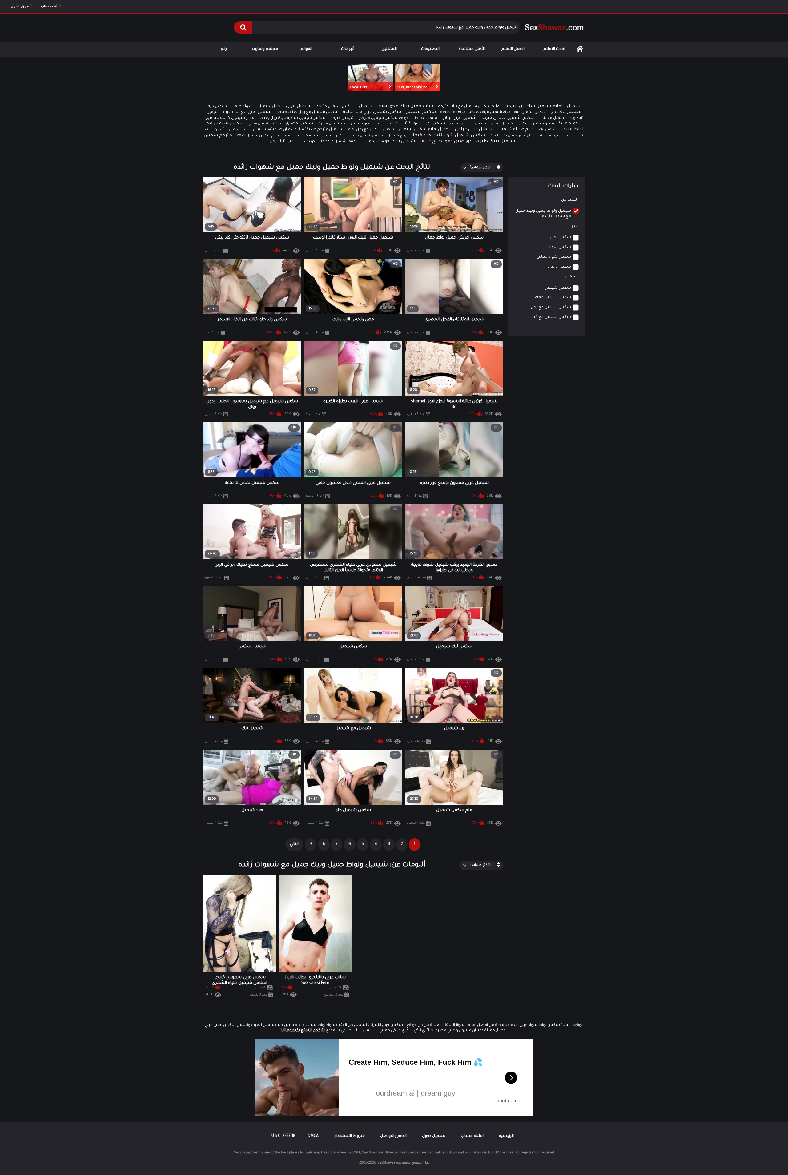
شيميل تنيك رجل (285, 141)
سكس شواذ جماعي (554, 257)
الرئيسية (580, 49)
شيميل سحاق (502, 124)
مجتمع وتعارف (265, 49)
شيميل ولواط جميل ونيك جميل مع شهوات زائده (543, 214)
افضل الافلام (513, 49)
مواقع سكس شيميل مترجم (384, 118)
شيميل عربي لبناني (459, 118)
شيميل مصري (299, 123)
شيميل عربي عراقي (474, 129)
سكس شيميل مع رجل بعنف (370, 130)
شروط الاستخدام (349, 1136)
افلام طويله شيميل (516, 129)
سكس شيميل (421, 112)
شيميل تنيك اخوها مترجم (392, 141)
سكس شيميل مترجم (335, 106)
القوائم (306, 49)
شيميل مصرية (387, 124)
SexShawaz (386, 1163)
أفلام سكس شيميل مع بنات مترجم (469, 106)
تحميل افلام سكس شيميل (424, 129)
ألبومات (347, 49)
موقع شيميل (398, 136)
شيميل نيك (548, 129)
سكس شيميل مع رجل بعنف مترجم (307, 112)
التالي (294, 844)
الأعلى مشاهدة (472, 49)
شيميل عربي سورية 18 (424, 123)
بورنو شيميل (361, 124)
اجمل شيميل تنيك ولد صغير (256, 106)
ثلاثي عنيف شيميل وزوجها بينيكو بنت (334, 142)
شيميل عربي (299, 106)
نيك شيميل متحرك (332, 124)
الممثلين (389, 49)
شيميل (366, 106)
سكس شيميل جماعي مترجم (508, 118)
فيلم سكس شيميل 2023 (258, 136)
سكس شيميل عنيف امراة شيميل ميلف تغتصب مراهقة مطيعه (493, 113)
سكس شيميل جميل (366, 136)
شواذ (573, 226)
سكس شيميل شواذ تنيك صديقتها (449, 135)
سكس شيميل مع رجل (551, 307)
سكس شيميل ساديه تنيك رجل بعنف (292, 118)
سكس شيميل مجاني (264, 124)
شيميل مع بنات (552, 118)
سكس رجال (560, 237)
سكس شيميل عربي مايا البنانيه (372, 112)
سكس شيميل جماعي (552, 298)
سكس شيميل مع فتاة (550, 317)
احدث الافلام (554, 49)
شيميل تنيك (217, 107)
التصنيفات (430, 49)
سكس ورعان (559, 267)
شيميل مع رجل (425, 118)
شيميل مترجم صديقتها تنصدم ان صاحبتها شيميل (297, 129)
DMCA (313, 1136)
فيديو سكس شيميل (535, 124)
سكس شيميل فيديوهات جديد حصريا (314, 136)
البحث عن (569, 200)
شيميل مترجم (342, 118)
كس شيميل (238, 129)
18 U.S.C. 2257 (283, 1136)
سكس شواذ (560, 247)
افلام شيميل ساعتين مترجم (533, 106)
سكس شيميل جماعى (468, 124)
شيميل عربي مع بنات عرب (247, 112)
